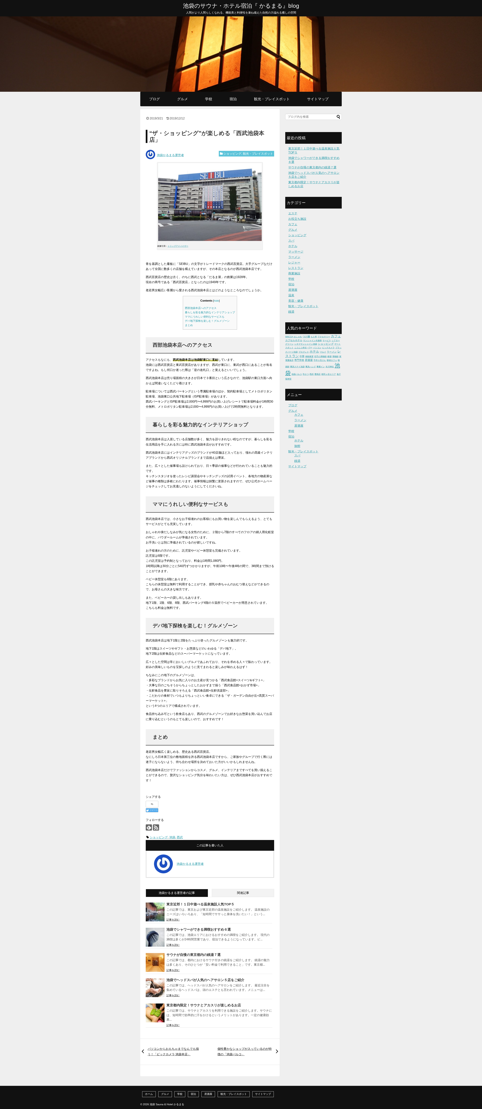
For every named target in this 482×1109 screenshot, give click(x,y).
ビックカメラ (328, 347)
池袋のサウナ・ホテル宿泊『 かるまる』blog (241, 6)
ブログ (154, 99)
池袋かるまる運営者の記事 (177, 892)
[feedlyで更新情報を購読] (149, 827)
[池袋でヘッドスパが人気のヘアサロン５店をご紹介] (155, 987)
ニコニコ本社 (300, 347)
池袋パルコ (296, 374)
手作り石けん (319, 360)
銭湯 (291, 311)
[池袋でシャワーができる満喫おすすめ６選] (155, 937)
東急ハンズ (310, 366)
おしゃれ (298, 337)
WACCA (289, 337)
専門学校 (299, 360)
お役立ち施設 (297, 218)
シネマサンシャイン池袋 (305, 344)
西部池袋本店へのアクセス (201, 308)
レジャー (294, 262)
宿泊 (233, 99)
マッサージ (295, 251)
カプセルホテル (293, 340)
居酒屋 (292, 289)
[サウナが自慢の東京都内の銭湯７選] (155, 962)
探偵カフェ (332, 360)
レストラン (295, 268)
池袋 (172, 837)
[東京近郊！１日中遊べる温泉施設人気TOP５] (155, 912)
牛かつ (306, 374)
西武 (180, 837)
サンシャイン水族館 (312, 340)
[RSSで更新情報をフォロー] (156, 827)
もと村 (314, 337)
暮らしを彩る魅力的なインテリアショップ (210, 312)
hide (216, 300)
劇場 (329, 356)
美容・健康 (295, 300)
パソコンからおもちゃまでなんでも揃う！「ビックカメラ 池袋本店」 (173, 1051)
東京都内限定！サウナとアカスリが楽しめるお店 (203, 1005)
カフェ (292, 224)
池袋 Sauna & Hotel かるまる (167, 1104)
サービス (327, 340)
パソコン (317, 347)
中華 (302, 356)
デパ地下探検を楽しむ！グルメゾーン (207, 320)
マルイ (323, 352)
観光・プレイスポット (272, 99)
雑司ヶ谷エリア (328, 374)
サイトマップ (318, 99)
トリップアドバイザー (178, 246)
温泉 (291, 295)
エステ (292, 213)
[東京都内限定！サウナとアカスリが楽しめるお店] (155, 1013)
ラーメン (294, 257)
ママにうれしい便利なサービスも (204, 316)
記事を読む (173, 919)
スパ (291, 240)
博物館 (335, 356)
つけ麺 (306, 336)
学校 (208, 99)
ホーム (149, 1093)
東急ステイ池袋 (297, 366)
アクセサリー (324, 337)
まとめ (189, 325)
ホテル (292, 246)
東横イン (321, 366)
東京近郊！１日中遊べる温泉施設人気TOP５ (200, 904)
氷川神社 (330, 366)
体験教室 (309, 356)
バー (309, 347)
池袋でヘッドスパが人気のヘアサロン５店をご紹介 (205, 980)
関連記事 (243, 892)
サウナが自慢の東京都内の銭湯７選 (193, 955)
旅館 (297, 446)
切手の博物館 (320, 356)
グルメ (182, 99)
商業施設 (294, 273)
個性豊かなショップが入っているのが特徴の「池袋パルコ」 (244, 1051)
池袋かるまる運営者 (170, 155)
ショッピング (232, 153)
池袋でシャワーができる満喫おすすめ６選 (198, 929)
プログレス (303, 352)
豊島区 (317, 374)
